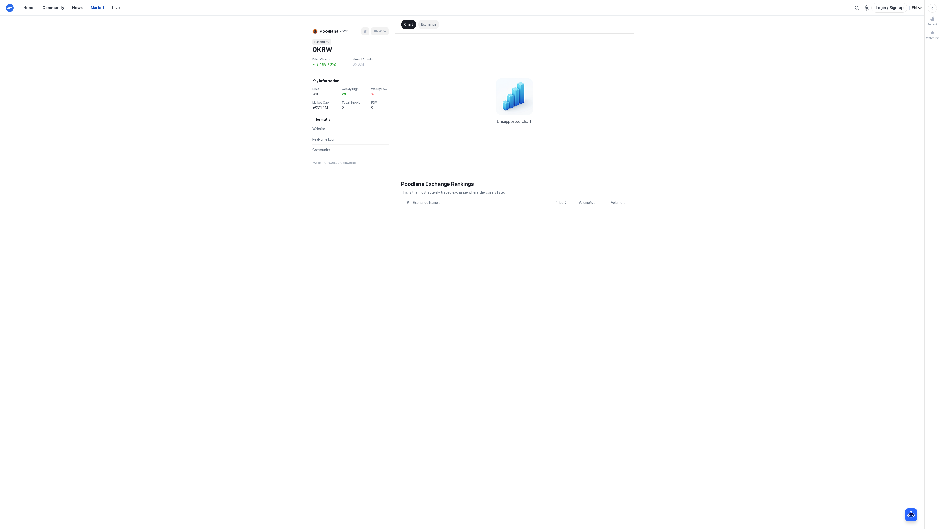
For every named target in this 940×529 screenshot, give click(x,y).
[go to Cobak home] (10, 8)
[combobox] (917, 8)
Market (97, 7)
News (77, 7)
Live (116, 7)
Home (29, 7)
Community (53, 7)
